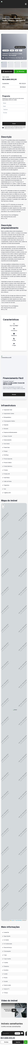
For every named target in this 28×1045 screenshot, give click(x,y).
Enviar (14, 123)
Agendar (18, 1042)
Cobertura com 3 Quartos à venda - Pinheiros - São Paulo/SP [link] (13, 26)
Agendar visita (8, 71)
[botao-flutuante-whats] (25, 1042)
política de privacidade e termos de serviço (13, 128)
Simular (14, 394)
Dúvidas (6, 1042)
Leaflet (12, 920)
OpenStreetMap (19, 920)
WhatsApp (21, 71)
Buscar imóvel (5, 23)
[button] (15, 711)
